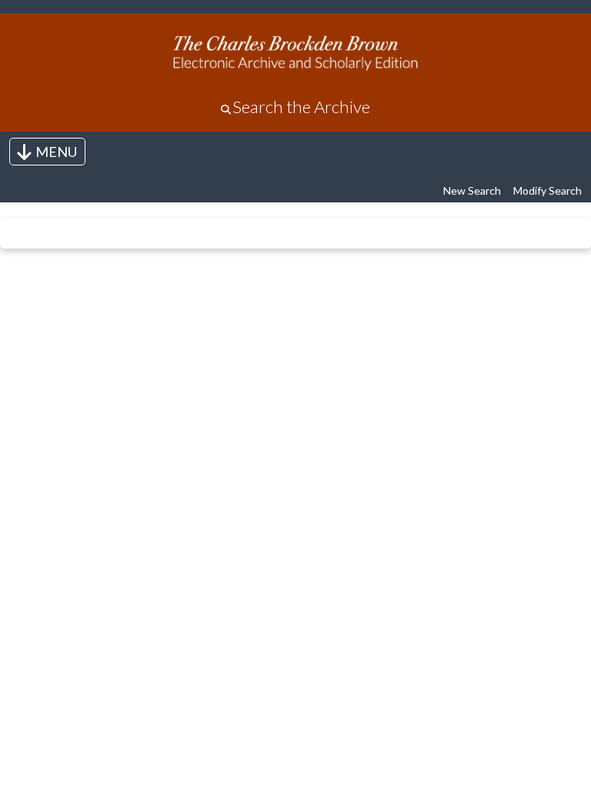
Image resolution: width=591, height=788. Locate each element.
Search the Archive (301, 106)
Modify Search (547, 190)
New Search (472, 190)
